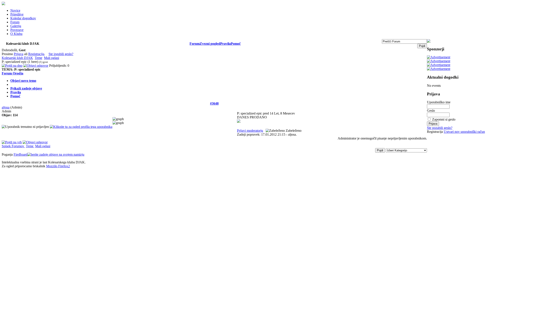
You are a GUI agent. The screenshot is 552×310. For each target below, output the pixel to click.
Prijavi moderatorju (250, 130)
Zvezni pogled (210, 43)
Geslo (431, 110)
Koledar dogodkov (23, 18)
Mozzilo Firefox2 (58, 166)
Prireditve (17, 14)
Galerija (15, 26)
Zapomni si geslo (443, 119)
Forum (14, 22)
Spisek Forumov (13, 146)
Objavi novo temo (23, 80)
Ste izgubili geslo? (61, 54)
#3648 (214, 103)
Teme (38, 58)
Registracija (36, 54)
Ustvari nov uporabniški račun (464, 131)
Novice (15, 10)
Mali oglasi (51, 58)
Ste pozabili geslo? (439, 128)
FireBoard (20, 154)
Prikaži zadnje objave (26, 88)
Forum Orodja (12, 73)
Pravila (225, 43)
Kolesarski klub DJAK (17, 58)
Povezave (17, 30)
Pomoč (236, 43)
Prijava (18, 54)
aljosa (5, 107)
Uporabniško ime (438, 102)
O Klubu (16, 34)
